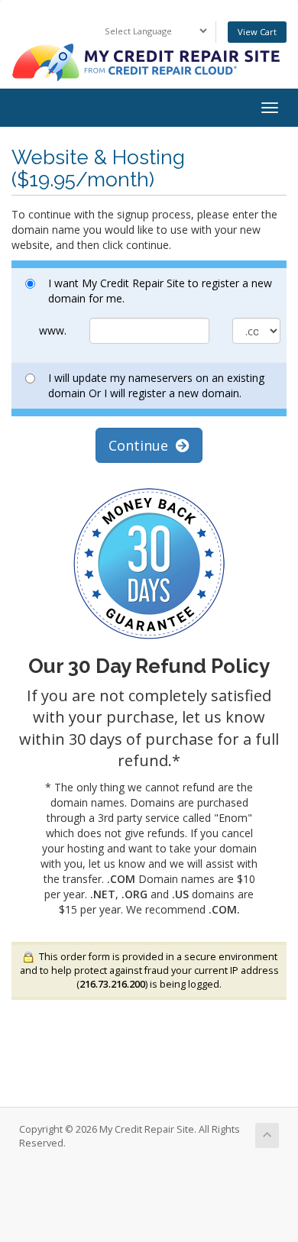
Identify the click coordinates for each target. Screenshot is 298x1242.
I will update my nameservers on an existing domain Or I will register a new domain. (156, 385)
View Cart (257, 31)
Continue (142, 445)
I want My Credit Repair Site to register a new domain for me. (160, 291)
